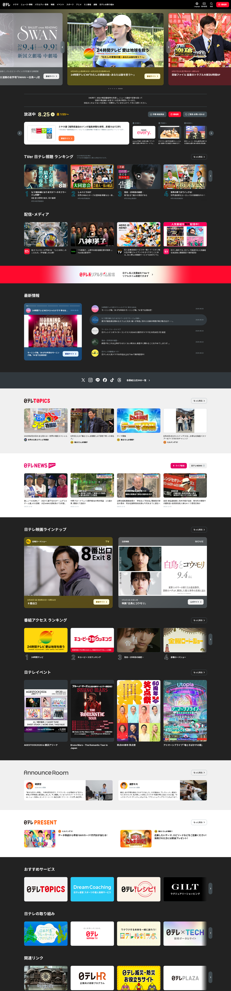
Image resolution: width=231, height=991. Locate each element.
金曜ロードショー (39, 541)
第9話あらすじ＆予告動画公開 (44, 346)
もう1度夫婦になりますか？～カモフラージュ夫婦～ (50, 310)
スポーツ (70, 4)
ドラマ (15, 4)
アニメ (78, 4)
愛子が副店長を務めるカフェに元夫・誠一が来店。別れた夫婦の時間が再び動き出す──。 (43, 355)
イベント (60, 4)
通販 (95, 4)
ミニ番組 (87, 4)
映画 (52, 4)
